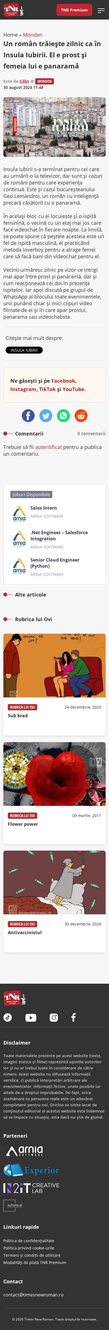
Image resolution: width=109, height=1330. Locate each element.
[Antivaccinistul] (54, 901)
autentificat (48, 447)
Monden (32, 34)
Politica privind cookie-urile (28, 1248)
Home (10, 34)
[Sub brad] (54, 684)
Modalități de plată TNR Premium (34, 1262)
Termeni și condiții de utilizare (32, 1255)
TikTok (47, 389)
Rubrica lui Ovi (22, 707)
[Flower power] (54, 793)
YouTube (73, 389)
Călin (24, 81)
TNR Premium (74, 10)
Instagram (23, 389)
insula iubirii (24, 350)
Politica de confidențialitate (28, 1240)
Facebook (63, 380)
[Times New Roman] (13, 10)
